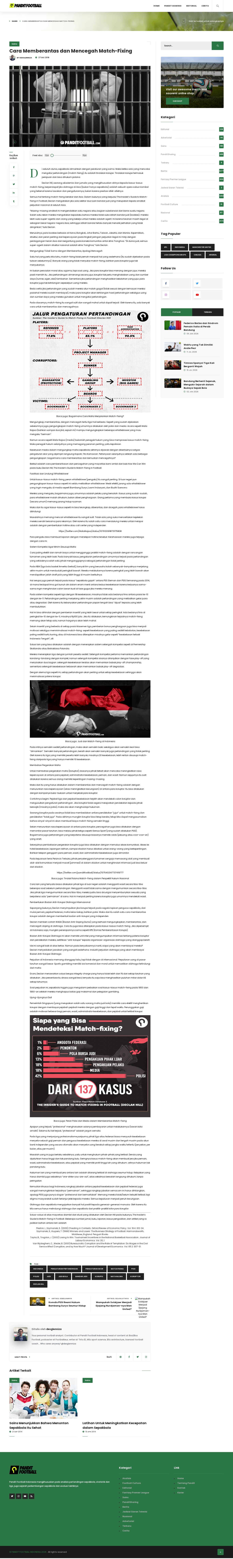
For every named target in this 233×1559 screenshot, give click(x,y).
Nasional (165, 212)
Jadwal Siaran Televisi (172, 187)
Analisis (165, 196)
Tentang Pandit (186, 1483)
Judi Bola (63, 1276)
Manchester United (201, 247)
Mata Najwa (117, 1276)
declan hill (38, 1284)
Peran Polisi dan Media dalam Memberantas (96, 1120)
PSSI (133, 1269)
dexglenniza (54, 1329)
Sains (14, 21)
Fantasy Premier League (173, 179)
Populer (177, 312)
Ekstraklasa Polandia (58, 648)
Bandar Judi (81, 1276)
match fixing (117, 1269)
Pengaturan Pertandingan (64, 1269)
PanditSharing (168, 154)
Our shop (177, 101)
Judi (49, 1276)
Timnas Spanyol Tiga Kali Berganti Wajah (199, 364)
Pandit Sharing (172, 5)
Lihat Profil (21, 1357)
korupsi (99, 1276)
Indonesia (38, 1269)
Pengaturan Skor (94, 1269)
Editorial (191, 5)
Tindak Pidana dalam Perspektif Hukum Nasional (96, 878)
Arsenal (213, 255)
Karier (180, 1492)
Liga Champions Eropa (175, 255)
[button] (14, 142)
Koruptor (135, 1276)
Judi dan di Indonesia (96, 741)
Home (156, 5)
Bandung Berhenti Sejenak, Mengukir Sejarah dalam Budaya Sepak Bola (200, 385)
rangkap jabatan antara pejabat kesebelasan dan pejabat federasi (101, 1186)
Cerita (205, 5)
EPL (165, 247)
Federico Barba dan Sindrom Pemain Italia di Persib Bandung (201, 327)
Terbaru (165, 162)
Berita (164, 171)
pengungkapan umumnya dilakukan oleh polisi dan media (87, 426)
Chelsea (197, 255)
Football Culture (169, 204)
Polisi (36, 1276)
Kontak (181, 1487)
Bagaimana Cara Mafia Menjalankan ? (96, 416)
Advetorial (166, 137)
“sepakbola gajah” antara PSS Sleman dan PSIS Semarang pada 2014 (112, 580)
